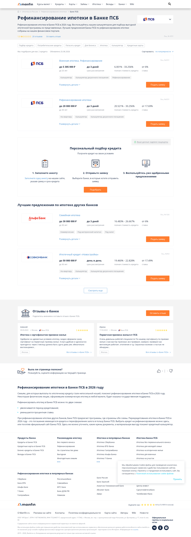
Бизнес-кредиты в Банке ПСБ (31, 450)
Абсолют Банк (103, 490)
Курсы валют (43, 4)
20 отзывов (37, 36)
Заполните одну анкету (36, 178)
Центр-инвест (142, 486)
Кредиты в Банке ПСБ (27, 442)
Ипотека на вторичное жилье (149, 450)
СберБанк (22, 479)
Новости (144, 513)
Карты (72, 4)
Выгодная (61, 454)
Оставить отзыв (53, 36)
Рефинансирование (66, 446)
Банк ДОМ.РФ (63, 491)
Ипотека (96, 4)
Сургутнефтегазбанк (145, 490)
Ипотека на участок (145, 458)
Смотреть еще (95, 290)
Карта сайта (111, 513)
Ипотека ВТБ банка (105, 446)
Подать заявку (158, 84)
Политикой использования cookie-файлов (154, 473)
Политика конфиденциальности (84, 513)
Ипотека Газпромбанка (107, 450)
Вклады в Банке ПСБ (27, 454)
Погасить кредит (73, 45)
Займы (83, 4)
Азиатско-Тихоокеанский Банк (110, 486)
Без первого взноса (66, 442)
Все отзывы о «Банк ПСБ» (78, 352)
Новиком (61, 495)
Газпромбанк (23, 495)
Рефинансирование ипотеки (75, 99)
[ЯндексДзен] (166, 527)
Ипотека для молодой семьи (149, 446)
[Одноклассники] (160, 527)
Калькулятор (117, 45)
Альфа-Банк (23, 487)
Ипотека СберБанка (106, 442)
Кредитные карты (135, 45)
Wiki (132, 4)
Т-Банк (21, 491)
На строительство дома (67, 450)
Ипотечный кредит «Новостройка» (78, 254)
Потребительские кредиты (49, 45)
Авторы (124, 513)
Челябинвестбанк (144, 494)
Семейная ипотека (69, 215)
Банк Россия (102, 477)
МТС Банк (61, 487)
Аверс (99, 494)
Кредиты (59, 4)
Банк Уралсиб (103, 481)
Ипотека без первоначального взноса (153, 442)
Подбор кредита (26, 45)
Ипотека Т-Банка (104, 458)
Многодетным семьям (67, 458)
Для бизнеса (90, 45)
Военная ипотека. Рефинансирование (80, 60)
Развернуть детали (68, 85)
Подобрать (95, 189)
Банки (122, 4)
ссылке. (136, 529)
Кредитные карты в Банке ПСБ (31, 446)
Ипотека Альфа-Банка (106, 454)
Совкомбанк (62, 483)
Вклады (109, 4)
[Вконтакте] (154, 527)
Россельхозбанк (64, 479)
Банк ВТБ (22, 483)
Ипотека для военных (146, 454)
